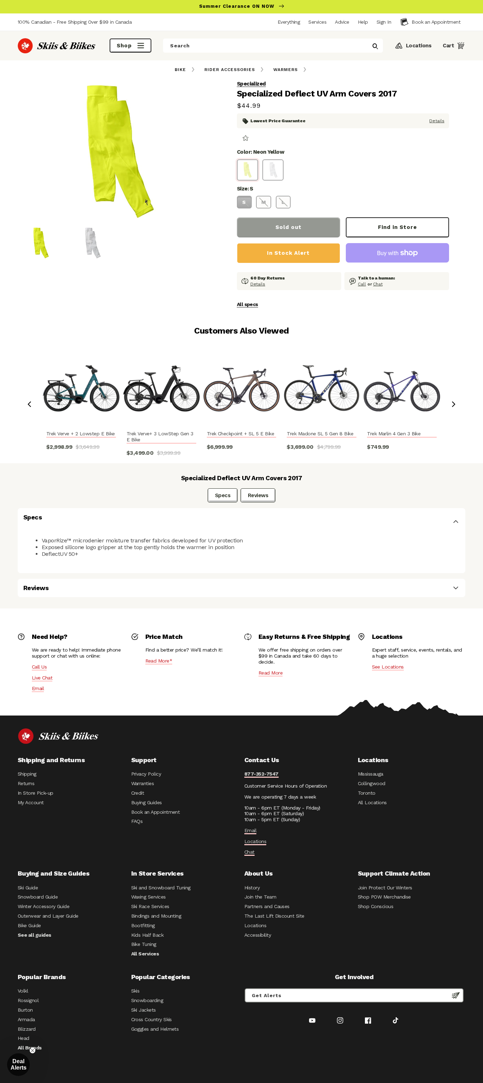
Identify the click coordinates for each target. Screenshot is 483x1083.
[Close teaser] (32, 1050)
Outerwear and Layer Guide (48, 916)
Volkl (23, 991)
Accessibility (257, 935)
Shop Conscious (376, 906)
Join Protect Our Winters (385, 887)
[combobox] (273, 46)
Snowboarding (147, 1000)
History (252, 887)
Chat (378, 284)
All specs (247, 304)
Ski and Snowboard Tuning (161, 887)
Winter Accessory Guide (43, 906)
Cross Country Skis (151, 1019)
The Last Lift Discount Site (274, 916)
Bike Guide (29, 925)
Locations (255, 841)
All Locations (372, 802)
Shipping (27, 774)
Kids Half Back (147, 935)
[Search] (375, 46)
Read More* (159, 661)
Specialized (251, 84)
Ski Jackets (143, 1010)
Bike (180, 69)
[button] (383, 22)
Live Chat (42, 678)
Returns (26, 783)
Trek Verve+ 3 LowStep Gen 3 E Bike (160, 436)
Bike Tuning (143, 944)
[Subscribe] (456, 995)
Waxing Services (148, 897)
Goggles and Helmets (155, 1029)
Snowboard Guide (38, 897)
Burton (25, 1010)
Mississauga (370, 774)
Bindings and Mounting (156, 916)
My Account (31, 802)
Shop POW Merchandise (384, 897)
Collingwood (371, 783)
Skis (135, 991)
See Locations (388, 667)
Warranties (142, 783)
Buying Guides (146, 802)
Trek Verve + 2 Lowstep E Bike (80, 433)
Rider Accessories (229, 69)
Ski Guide (28, 887)
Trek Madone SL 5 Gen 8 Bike (320, 433)
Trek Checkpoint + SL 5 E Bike (240, 433)
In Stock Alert (288, 253)
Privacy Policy (146, 774)
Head (23, 1038)
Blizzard (27, 1029)
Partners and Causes (267, 906)
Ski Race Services (150, 906)
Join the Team (260, 897)
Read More (270, 673)
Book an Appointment (155, 812)
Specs (222, 495)
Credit (137, 793)
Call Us (39, 667)
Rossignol (28, 1000)
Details (436, 121)
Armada (26, 1019)
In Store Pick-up (35, 793)
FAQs (137, 821)
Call (362, 284)
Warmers (285, 69)
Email (38, 688)
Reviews (258, 495)
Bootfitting (143, 925)
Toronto (367, 793)
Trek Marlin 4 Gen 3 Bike (393, 433)
